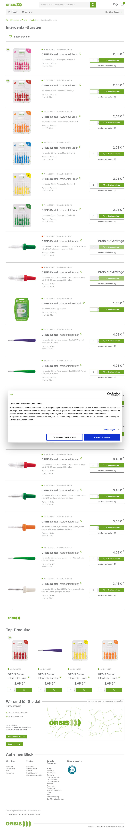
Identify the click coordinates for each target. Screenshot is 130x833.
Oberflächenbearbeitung (55, 799)
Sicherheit (9, 766)
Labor (49, 792)
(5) (107, 346)
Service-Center (31, 769)
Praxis (49, 768)
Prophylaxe (51, 786)
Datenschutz (10, 769)
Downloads (30, 766)
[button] (115, 4)
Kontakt (29, 771)
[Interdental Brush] (22, 60)
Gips (48, 795)
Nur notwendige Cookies (65, 437)
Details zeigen (109, 429)
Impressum (10, 773)
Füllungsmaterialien (53, 777)
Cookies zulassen (102, 437)
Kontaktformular (31, 773)
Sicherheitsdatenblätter (34, 775)
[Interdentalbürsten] (22, 246)
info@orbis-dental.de (16, 716)
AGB (7, 771)
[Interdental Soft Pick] (22, 309)
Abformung (50, 771)
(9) (107, 66)
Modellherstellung (53, 797)
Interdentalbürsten (60, 241)
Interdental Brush (60, 54)
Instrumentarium (52, 779)
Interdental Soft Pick (62, 303)
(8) (107, 253)
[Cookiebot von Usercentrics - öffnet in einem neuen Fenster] (109, 394)
